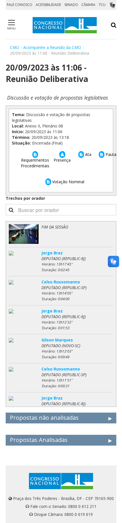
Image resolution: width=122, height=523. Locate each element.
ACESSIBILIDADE (48, 4)
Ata (87, 154)
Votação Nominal (67, 181)
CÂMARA (88, 4)
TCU (102, 4)
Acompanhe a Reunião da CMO (52, 47)
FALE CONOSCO (19, 4)
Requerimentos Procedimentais (35, 162)
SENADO (71, 4)
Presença (62, 160)
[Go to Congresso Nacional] (65, 25)
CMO (14, 47)
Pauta (110, 154)
